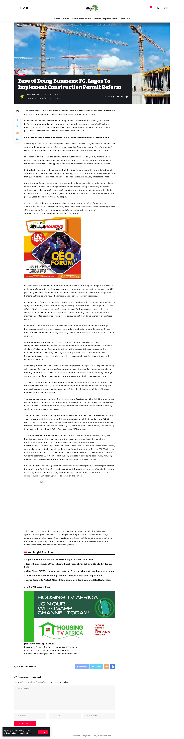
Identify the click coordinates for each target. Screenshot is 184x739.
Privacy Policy (10, 733)
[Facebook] (21, 8)
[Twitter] (23, 8)
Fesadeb (31, 95)
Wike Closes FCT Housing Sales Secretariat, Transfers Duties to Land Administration (70, 571)
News (21, 75)
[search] (153, 8)
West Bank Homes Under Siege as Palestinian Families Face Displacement (64, 575)
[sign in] (16, 8)
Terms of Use (26, 733)
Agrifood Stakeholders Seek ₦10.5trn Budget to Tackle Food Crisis (60, 559)
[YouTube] (27, 8)
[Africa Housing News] (92, 8)
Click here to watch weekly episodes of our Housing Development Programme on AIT (68, 137)
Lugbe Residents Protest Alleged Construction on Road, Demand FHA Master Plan (68, 580)
